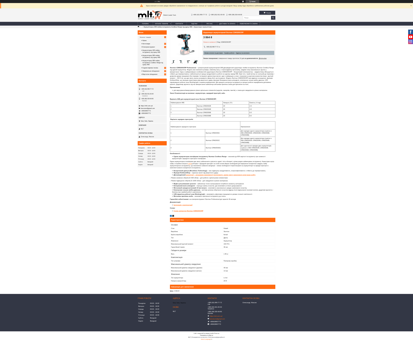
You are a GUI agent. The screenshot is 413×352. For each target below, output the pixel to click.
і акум (190, 163)
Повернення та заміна (249, 24)
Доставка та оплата (227, 24)
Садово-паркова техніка (150, 68)
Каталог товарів (161, 24)
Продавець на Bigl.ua (206, 335)
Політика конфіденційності (216, 337)
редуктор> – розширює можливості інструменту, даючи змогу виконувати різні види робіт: (221, 175)
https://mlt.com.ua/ (147, 106)
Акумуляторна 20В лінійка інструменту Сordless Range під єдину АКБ (168, 27)
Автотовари (146, 44)
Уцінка (144, 40)
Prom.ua (216, 333)
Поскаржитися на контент (199, 337)
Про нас (209, 24)
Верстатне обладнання (150, 74)
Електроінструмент (149, 47)
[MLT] (150, 19)
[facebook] (171, 216)
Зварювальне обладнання (151, 71)
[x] (173, 216)
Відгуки (194, 24)
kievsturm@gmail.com (148, 108)
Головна (145, 24)
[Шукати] (273, 18)
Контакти (179, 24)
